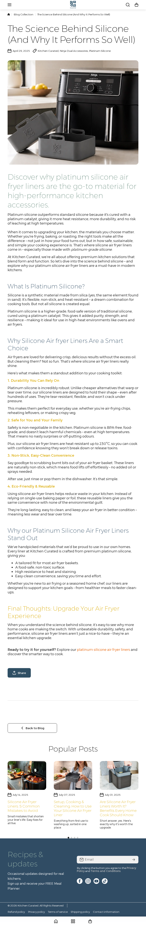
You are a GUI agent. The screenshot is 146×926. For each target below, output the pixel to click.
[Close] (115, 407)
